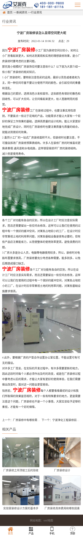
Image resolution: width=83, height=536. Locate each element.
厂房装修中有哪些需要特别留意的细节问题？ (40, 420)
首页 (10, 12)
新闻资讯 (21, 12)
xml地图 (48, 520)
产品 (31, 533)
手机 (51, 533)
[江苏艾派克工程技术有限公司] (33, 4)
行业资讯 (36, 12)
